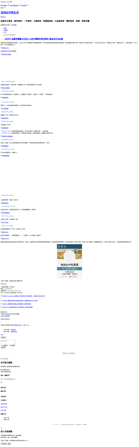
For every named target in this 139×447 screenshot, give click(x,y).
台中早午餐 (4, 404)
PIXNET (57, 424)
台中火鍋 (3, 410)
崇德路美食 (14, 331)
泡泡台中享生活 (10, 12)
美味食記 (13, 329)
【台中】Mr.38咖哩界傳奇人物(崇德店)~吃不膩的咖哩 (17, 307)
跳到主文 (3, 17)
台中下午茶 (4, 407)
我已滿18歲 (4, 443)
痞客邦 (16, 325)
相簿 (5, 28)
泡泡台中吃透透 (5, 316)
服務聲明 (85, 424)
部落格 (6, 30)
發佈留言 (3, 347)
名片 (5, 32)
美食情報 (13, 25)
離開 (9, 443)
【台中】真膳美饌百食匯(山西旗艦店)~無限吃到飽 (16, 304)
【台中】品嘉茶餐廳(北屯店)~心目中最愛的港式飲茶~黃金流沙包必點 (33, 39)
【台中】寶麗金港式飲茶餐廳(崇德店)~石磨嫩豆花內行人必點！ (20, 300)
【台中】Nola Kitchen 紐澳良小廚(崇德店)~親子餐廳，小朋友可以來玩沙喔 (23, 296)
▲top (2, 334)
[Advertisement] (69, 68)
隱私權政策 (78, 424)
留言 (19, 325)
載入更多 (3, 337)
